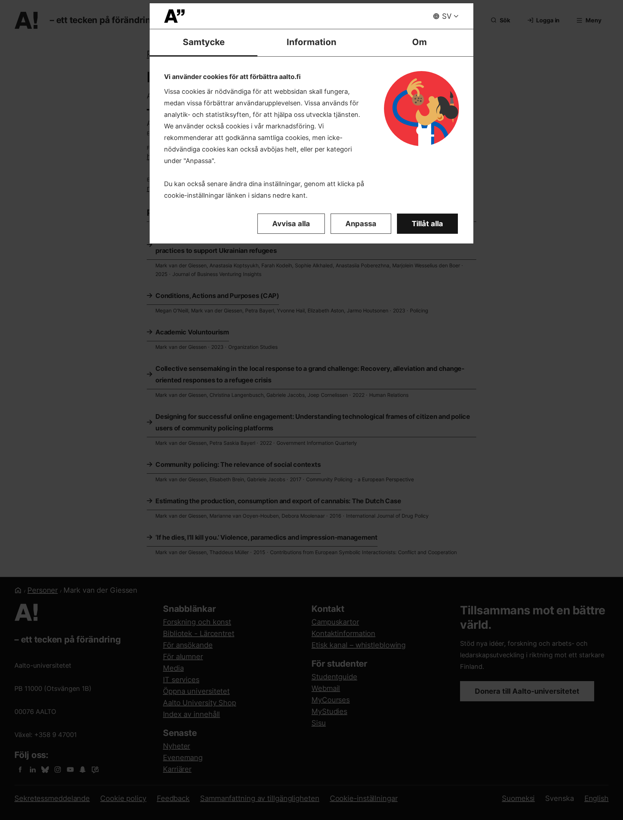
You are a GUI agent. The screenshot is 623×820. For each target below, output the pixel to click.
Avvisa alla (291, 223)
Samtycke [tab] (204, 42)
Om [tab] (419, 42)
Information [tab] (311, 42)
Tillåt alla (427, 223)
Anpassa (360, 223)
